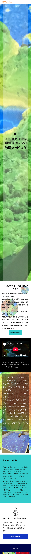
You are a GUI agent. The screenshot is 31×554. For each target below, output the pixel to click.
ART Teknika (6, 2)
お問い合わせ (15, 536)
